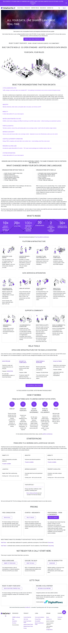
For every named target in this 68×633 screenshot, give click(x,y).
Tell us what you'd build (31, 493)
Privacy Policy (38, 619)
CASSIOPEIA (10, 371)
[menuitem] (20, 8)
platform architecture (47, 434)
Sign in (64, 8)
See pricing (50, 542)
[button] (59, 8)
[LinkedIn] (6, 616)
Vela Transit (3, 545)
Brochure (14, 623)
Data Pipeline (6, 361)
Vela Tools (26, 619)
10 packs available (6, 463)
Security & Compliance (22, 362)
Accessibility (37, 621)
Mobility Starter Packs (28, 626)
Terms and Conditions (39, 617)
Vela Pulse (3, 542)
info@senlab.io (49, 629)
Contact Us (60, 617)
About (47, 617)
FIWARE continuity (16, 617)
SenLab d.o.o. (49, 619)
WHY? (33, 4)
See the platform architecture (42, 237)
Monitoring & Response (40, 362)
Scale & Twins (57, 361)
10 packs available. (52, 462)
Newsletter (14, 621)
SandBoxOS (27, 607)
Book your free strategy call (34, 39)
